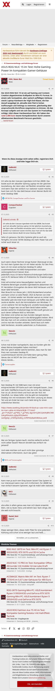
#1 (53, 89)
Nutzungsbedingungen (18, 643)
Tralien (28, 604)
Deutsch (24, 640)
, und (20, 198)
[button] (9, 44)
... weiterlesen (7, 120)
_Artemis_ (35, 621)
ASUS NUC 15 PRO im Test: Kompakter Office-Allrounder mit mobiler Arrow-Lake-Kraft (29, 564)
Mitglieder (30, 44)
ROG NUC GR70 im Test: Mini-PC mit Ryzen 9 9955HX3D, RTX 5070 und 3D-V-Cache (29, 551)
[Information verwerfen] (51, 50)
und (13, 460)
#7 (53, 436)
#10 (52, 526)
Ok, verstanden (34, 684)
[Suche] (22, 4)
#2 (53, 177)
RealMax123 (31, 557)
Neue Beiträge (17, 44)
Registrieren (42, 44)
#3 (53, 214)
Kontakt (5, 643)
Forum (5, 44)
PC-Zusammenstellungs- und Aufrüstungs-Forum (35, 555)
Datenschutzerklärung (36, 678)
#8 (53, 476)
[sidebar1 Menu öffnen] (49, 4)
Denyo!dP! (30, 585)
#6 (53, 381)
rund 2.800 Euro (8, 115)
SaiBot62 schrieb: (9, 219)
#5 (53, 340)
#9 (53, 501)
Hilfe (42, 643)
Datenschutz (34, 643)
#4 (53, 258)
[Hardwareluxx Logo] (6, 4)
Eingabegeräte (23, 619)
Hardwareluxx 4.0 (10, 640)
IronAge (29, 571)
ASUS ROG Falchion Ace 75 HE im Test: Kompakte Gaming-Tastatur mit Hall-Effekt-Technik (28, 613)
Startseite (5, 646)
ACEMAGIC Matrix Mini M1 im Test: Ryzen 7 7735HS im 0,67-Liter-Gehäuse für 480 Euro (29, 578)
